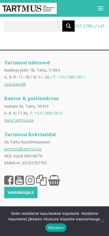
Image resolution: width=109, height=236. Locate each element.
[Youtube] (19, 180)
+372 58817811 (71, 77)
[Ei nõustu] (102, 221)
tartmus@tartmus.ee (23, 149)
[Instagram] (30, 180)
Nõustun (56, 227)
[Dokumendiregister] (41, 180)
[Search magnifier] (68, 26)
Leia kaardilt (15, 84)
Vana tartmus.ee (19, 120)
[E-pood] (54, 180)
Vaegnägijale (21, 192)
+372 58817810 (48, 113)
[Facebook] (8, 180)
